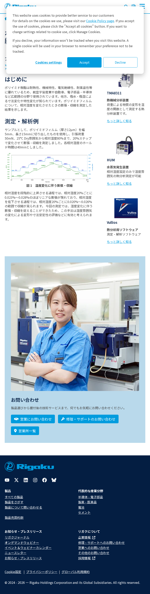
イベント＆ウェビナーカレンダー (28, 547)
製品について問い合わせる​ (23, 507)
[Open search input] (126, 6)
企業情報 (84, 537)
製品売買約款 (14, 517)
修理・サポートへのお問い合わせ (101, 542)
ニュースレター (15, 552)
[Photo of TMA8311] (126, 79)
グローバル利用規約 (76, 571)
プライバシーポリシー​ (41, 571)
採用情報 (84, 558)
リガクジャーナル (17, 537)
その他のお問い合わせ (93, 552)
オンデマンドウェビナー (22, 542)
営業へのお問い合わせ (93, 547)
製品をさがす (14, 502)
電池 (81, 507)
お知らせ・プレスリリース (23, 558)
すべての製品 (14, 497)
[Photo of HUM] (126, 145)
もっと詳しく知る (119, 120)
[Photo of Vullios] (126, 208)
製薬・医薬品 (87, 502)
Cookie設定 (13, 571)
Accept (84, 62)
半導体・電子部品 (90, 497)
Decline (120, 62)
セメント (84, 512)
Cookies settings (48, 62)
